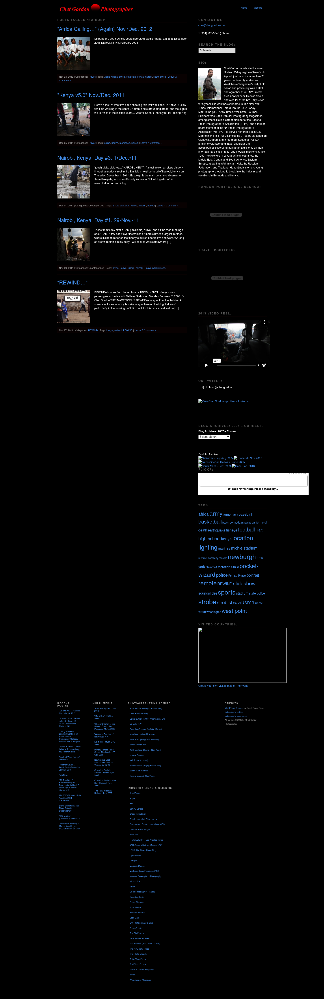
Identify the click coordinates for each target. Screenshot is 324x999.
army (216, 513)
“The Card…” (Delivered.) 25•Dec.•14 (69, 817)
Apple (132, 798)
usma (248, 602)
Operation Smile (227, 566)
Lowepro (133, 860)
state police (257, 593)
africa (122, 76)
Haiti (259, 530)
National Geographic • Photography (146, 876)
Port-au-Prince (237, 576)
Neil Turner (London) (139, 760)
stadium (242, 593)
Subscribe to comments (236, 715)
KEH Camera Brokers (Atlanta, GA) (146, 845)
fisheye (231, 530)
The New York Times (139, 948)
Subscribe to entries (234, 711)
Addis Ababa (111, 76)
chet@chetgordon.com (211, 25)
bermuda (235, 522)
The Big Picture (137, 933)
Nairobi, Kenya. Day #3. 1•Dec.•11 (97, 157)
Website (258, 7)
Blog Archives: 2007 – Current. (217, 431)
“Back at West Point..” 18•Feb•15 (69, 758)
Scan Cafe (134, 917)
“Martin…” (63, 774)
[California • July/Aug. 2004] (216, 458)
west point (234, 610)
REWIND (93, 330)
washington (214, 612)
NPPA (132, 886)
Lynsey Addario (136, 754)
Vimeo (132, 974)
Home (244, 7)
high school (209, 538)
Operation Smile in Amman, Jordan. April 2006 (104, 773)
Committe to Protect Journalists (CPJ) (147, 824)
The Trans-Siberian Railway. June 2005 (103, 792)
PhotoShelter (135, 907)
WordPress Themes (234, 707)
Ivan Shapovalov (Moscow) (142, 734)
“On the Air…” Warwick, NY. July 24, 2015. (70, 712)
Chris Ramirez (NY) (139, 713)
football (246, 529)
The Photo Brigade (138, 953)
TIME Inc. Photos (138, 964)
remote (207, 582)
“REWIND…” (72, 282)
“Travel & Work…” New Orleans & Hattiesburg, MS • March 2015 (69, 749)
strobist (224, 602)
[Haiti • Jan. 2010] (243, 466)
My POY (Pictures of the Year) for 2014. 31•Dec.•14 (70, 798)
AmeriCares (135, 793)
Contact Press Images (140, 829)
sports (226, 591)
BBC (132, 803)
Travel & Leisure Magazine (142, 969)
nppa (213, 567)
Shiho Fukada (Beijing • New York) (145, 765)
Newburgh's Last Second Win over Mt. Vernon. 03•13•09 (104, 762)
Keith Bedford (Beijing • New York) (145, 749)
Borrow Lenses (136, 808)
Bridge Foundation (138, 813)
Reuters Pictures (137, 912)
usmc (259, 603)
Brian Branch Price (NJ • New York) (146, 708)
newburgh (242, 556)
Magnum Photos (137, 865)
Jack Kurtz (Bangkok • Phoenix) (144, 739)
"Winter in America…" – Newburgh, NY (105, 735)
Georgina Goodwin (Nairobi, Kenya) (146, 729)
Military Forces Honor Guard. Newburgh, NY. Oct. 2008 (104, 752)
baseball (245, 514)
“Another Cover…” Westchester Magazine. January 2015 (70, 767)
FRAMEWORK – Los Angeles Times (146, 839)
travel (237, 603)
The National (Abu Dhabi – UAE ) (145, 943)
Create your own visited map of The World (223, 685)
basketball (210, 521)
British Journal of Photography (143, 819)
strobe (207, 601)
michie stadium (244, 548)
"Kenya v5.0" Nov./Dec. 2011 (91, 95)
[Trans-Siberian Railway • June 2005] (221, 462)
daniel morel (259, 522)
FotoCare (134, 834)
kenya (140, 76)
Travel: (92, 76)
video (202, 611)
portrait (252, 575)
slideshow (244, 583)
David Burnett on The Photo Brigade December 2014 (69, 808)
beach (225, 522)
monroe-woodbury (208, 558)
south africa (159, 76)
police (222, 575)
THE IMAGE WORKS (139, 938)
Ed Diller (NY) (136, 723)
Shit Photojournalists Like (141, 922)
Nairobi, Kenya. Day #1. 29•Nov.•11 (98, 220)
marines (224, 548)
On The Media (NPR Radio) (142, 891)
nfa (208, 567)
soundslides (207, 593)
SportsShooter (136, 928)
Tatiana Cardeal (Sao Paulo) (142, 775)
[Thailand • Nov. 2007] (248, 458)
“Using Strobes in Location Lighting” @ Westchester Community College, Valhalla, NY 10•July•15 (69, 736)
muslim (142, 205)
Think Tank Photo (138, 959)
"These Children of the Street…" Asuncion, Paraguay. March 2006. (104, 726)
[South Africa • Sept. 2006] (215, 466)
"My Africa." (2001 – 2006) (103, 717)
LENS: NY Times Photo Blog (143, 850)
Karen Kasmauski (138, 744)
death (202, 530)
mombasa (124, 142)
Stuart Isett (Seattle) (139, 770)
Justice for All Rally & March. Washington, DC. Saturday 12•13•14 (69, 826)
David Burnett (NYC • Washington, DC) (148, 718)
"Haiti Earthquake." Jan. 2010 (105, 710)
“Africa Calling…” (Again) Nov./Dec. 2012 (104, 28)
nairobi (148, 76)
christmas (246, 522)
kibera (131, 267)
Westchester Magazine (140, 979)
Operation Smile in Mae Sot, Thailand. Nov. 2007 (105, 783)
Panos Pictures (136, 902)
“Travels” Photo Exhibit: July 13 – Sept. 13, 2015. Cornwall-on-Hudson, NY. (69, 722)
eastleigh (124, 205)
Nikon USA (135, 881)
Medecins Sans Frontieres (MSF (144, 870)
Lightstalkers (135, 855)
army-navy (230, 514)
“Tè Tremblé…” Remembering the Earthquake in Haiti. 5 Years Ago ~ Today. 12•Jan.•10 (69, 785)
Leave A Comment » (151, 142)
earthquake (216, 530)
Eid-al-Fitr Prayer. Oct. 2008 (104, 743)
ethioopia (131, 76)
